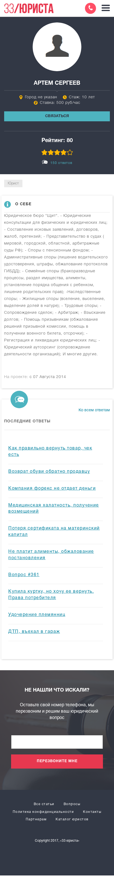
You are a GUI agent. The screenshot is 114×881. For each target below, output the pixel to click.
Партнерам (36, 819)
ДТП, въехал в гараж (34, 632)
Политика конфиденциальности (43, 811)
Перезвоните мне (57, 761)
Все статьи (44, 804)
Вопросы (72, 804)
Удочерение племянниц (36, 615)
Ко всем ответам (94, 410)
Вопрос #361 (24, 575)
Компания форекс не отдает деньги (52, 488)
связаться (57, 116)
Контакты (92, 811)
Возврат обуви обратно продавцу (49, 472)
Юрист (13, 183)
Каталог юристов (72, 819)
